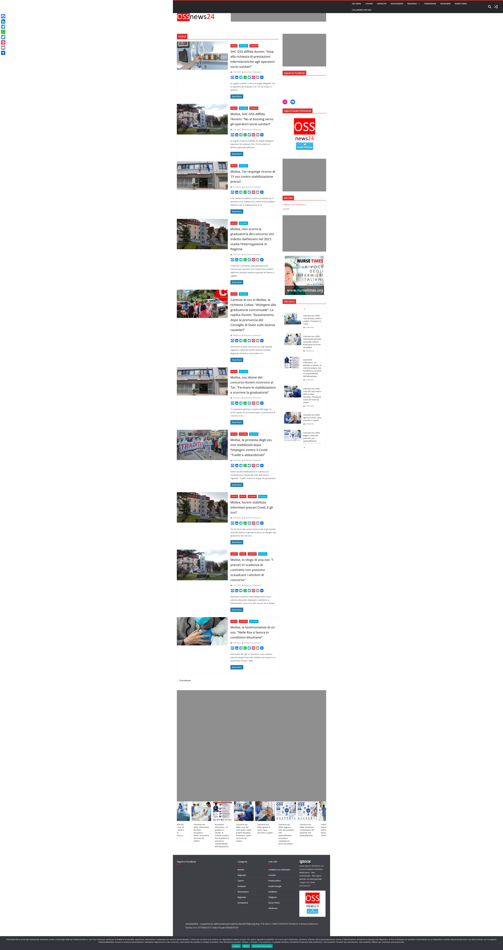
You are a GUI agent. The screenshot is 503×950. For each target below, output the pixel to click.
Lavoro (369, 3)
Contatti (286, 209)
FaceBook (272, 891)
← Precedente (184, 680)
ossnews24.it (191, 923)
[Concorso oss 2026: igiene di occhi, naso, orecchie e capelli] (292, 374)
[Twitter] (3, 37)
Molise (233, 46)
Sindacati (381, 3)
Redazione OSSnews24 (252, 72)
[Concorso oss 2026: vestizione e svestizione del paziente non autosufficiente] (292, 418)
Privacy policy (274, 880)
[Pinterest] (3, 42)
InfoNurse (445, 3)
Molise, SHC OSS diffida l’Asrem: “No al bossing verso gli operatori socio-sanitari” (251, 119)
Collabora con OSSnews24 (294, 204)
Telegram (272, 897)
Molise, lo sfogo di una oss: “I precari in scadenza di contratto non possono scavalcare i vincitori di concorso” (251, 569)
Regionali (412, 3)
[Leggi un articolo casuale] (496, 7)
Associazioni (397, 3)
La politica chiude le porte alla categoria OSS (298, 827)
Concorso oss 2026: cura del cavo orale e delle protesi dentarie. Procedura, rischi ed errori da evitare (312, 351)
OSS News (356, 3)
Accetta (236, 946)
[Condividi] (3, 52)
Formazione (430, 3)
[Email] (3, 47)
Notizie (241, 869)
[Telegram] (3, 26)
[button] (418, 3)
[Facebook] (3, 16)
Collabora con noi (361, 10)
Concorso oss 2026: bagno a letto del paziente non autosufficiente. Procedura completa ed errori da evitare (312, 395)
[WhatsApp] (3, 32)
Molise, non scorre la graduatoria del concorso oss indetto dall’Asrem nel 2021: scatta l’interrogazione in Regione (252, 239)
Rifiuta (246, 946)
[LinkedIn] (3, 21)
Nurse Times (461, 3)
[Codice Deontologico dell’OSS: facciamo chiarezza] (292, 441)
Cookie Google (274, 886)
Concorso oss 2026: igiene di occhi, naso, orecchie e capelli (312, 373)
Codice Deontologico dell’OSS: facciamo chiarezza (312, 441)
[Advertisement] (278, 16)
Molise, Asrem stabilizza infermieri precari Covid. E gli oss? (251, 507)
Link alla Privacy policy (262, 946)
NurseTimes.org (247, 923)
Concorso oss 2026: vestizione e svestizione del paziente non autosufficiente (311, 420)
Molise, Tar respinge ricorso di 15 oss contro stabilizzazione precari (252, 176)
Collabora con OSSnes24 (279, 869)
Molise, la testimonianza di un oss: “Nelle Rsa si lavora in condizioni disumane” (252, 632)
